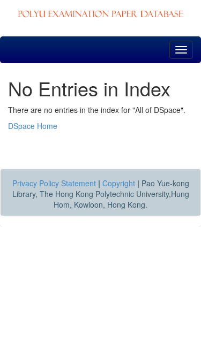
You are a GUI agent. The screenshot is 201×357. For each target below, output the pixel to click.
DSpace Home (32, 125)
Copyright (118, 183)
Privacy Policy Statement (54, 183)
